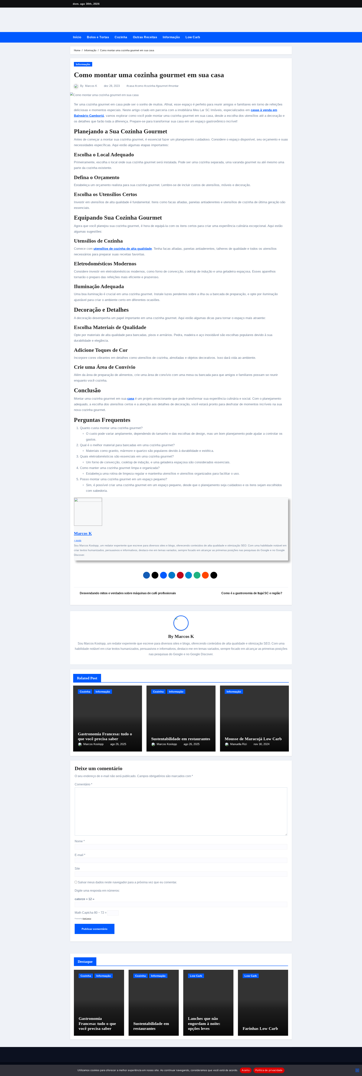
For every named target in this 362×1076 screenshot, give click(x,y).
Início (77, 37)
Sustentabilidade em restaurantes (180, 738)
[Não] (357, 1070)
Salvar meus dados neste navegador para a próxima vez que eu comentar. (127, 882)
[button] (290, 37)
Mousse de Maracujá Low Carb (253, 738)
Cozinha (121, 37)
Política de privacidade (269, 1070)
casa (131, 85)
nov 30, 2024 (261, 744)
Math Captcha (84, 912)
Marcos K (91, 85)
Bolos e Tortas (98, 37)
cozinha (150, 85)
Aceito (246, 1070)
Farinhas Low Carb (260, 1028)
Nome (80, 841)
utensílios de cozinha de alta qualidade (123, 248)
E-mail (80, 855)
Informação (171, 37)
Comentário (83, 784)
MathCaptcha (87, 918)
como (139, 85)
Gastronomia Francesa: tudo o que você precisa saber (105, 736)
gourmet (162, 85)
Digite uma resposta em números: (97, 890)
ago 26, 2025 (118, 744)
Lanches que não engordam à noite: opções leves (204, 1023)
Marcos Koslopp (93, 744)
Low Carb (193, 37)
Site (77, 868)
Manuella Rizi (239, 744)
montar (174, 85)
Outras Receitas (145, 37)
